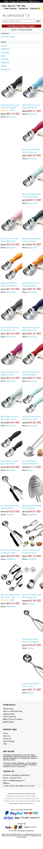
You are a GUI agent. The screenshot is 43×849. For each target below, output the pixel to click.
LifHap (3, 56)
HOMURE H (5, 49)
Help (23, 6)
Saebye (4, 66)
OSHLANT (5, 59)
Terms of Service (9, 716)
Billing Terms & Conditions (13, 719)
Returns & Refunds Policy (12, 711)
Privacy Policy (8, 708)
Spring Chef (5, 69)
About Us (11, 6)
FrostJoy (4, 46)
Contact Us (23, 8)
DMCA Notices (8, 722)
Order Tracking (10, 8)
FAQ (18, 6)
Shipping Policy (9, 714)
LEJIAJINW (5, 52)
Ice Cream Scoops (8, 36)
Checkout (34, 8)
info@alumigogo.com (17, 780)
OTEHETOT (5, 62)
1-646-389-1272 (15, 778)
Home (4, 6)
